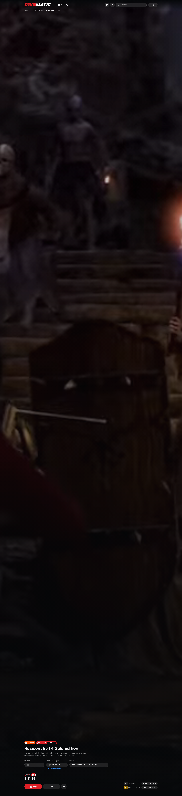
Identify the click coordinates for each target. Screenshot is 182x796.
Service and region (52, 761)
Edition (71, 761)
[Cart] (112, 5)
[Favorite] (107, 5)
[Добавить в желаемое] (64, 786)
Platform (27, 761)
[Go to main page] (37, 5)
